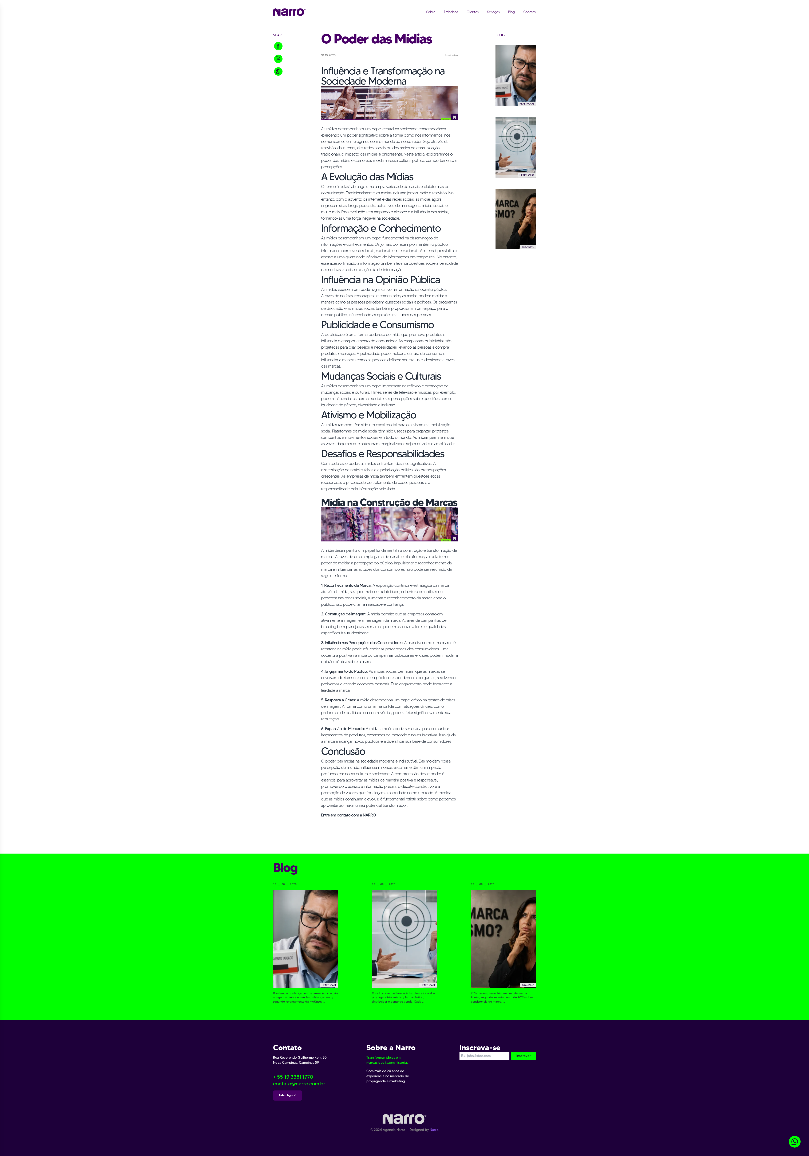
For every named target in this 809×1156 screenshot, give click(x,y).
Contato (529, 12)
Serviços (493, 12)
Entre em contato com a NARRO (348, 815)
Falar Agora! (287, 1095)
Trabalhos (451, 12)
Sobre (430, 12)
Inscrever (523, 1056)
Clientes (473, 12)
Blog (511, 12)
